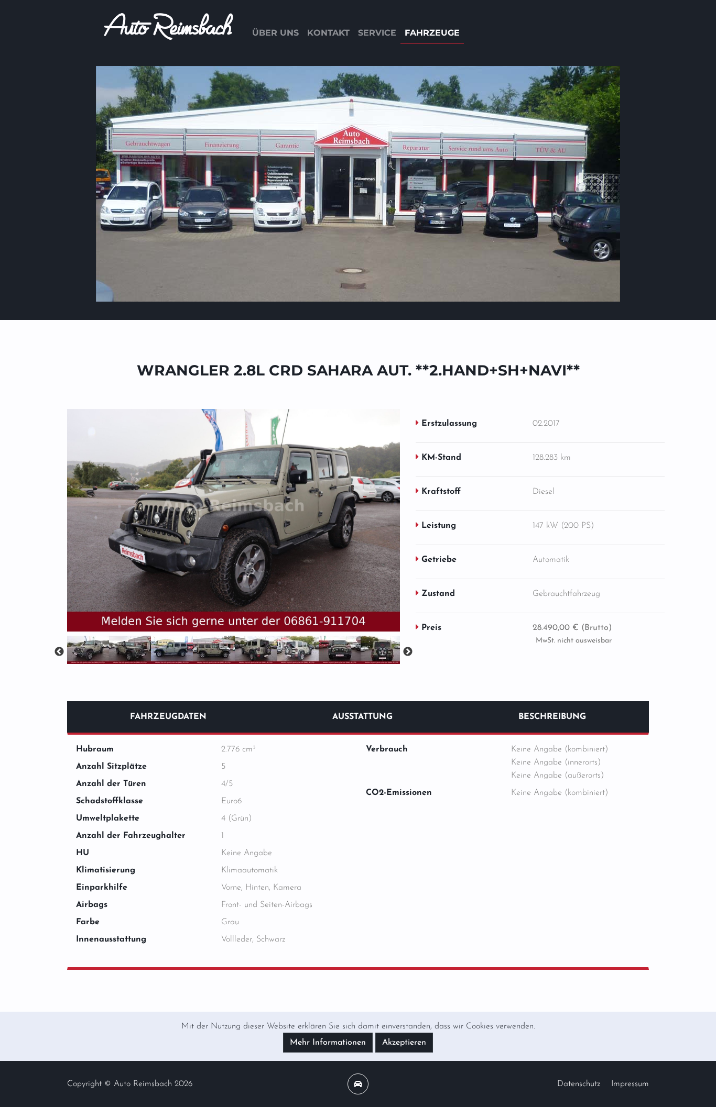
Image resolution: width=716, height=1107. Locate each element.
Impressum (630, 1084)
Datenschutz (578, 1084)
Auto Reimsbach (167, 33)
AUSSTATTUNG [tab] (362, 717)
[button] (135, 184)
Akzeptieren (404, 1042)
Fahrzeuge (432, 33)
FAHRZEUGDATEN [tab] (168, 717)
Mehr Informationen (328, 1042)
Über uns (275, 33)
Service (377, 33)
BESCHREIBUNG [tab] (552, 717)
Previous (59, 652)
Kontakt (328, 33)
